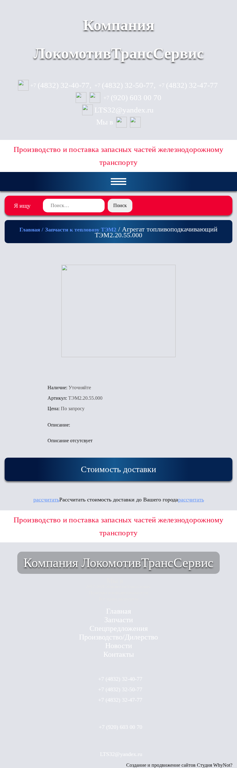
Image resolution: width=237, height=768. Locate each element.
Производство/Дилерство (118, 637)
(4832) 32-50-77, (125, 85)
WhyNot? (222, 765)
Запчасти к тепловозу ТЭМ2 (80, 230)
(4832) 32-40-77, (60, 85)
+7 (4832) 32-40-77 (120, 679)
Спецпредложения (118, 628)
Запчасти (118, 620)
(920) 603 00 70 (132, 97)
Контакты (118, 654)
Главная (118, 611)
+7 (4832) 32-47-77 (120, 700)
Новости (118, 646)
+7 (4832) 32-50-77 (120, 689)
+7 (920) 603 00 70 (120, 727)
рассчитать (46, 499)
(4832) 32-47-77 (188, 85)
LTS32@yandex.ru (124, 110)
